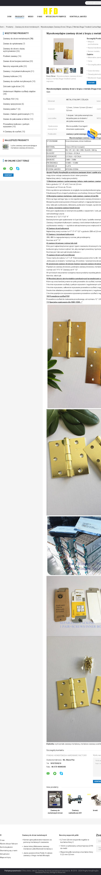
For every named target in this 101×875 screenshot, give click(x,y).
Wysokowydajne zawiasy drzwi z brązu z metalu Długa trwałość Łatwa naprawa (64, 78)
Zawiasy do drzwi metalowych (27, 27)
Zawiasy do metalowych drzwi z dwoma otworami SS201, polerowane (55, 811)
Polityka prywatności (13, 871)
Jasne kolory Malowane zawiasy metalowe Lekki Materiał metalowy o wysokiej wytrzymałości (38, 848)
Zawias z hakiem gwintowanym (16, 114)
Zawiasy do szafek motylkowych (17, 81)
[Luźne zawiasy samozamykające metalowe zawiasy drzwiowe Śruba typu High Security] (5, 147)
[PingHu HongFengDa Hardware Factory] (50, 11)
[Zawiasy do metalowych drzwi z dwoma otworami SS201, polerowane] (55, 799)
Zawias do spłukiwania (12, 44)
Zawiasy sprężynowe (12, 104)
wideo (30, 17)
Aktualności (4, 854)
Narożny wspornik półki (13, 66)
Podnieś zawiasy (10, 56)
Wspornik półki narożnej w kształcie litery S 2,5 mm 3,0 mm (76, 853)
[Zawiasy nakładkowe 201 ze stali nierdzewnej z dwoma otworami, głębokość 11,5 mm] (75, 799)
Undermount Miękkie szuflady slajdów (19, 91)
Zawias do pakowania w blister (16, 119)
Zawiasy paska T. (10, 109)
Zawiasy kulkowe (10, 76)
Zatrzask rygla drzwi (11, 86)
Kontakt (91, 83)
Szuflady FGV (9, 99)
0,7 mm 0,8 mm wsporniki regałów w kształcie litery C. (74, 841)
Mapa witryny (5, 857)
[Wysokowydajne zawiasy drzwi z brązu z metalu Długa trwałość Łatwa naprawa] (63, 52)
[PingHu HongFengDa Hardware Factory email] (6, 168)
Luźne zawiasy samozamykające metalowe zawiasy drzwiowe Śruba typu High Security (24, 148)
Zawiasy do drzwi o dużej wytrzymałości (14, 50)
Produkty (19, 17)
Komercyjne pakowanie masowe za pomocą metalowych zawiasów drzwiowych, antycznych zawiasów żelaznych (37, 841)
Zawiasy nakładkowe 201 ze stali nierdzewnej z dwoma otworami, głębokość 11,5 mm (75, 811)
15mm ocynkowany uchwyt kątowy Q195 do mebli (76, 847)
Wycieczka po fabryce (56, 17)
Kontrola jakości (78, 17)
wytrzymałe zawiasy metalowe (67, 744)
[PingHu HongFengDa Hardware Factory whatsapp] (13, 168)
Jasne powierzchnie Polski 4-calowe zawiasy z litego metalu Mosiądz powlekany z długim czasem (37, 854)
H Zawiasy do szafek (12, 131)
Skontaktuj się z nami (8, 851)
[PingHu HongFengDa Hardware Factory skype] (19, 168)
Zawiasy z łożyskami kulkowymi (16, 71)
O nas (39, 17)
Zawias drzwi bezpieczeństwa (16, 61)
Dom (9, 17)
